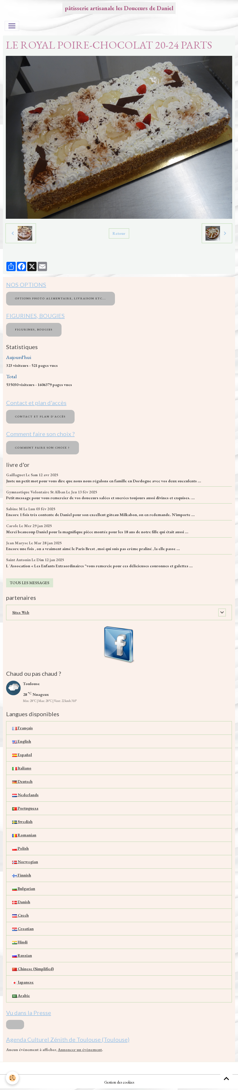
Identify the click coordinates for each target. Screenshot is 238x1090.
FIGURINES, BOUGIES (34, 329)
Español (24, 754)
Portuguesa (27, 808)
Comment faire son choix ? (42, 447)
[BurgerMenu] (12, 26)
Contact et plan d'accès (40, 416)
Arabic (23, 995)
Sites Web (20, 612)
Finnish (24, 875)
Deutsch (25, 781)
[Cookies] (12, 1077)
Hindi (22, 942)
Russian (24, 955)
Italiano (24, 768)
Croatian (25, 928)
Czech (23, 915)
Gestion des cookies (119, 1082)
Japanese (25, 982)
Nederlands (28, 794)
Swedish (25, 821)
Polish (23, 848)
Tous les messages (29, 582)
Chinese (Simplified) (35, 968)
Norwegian (27, 861)
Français (25, 727)
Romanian (26, 834)
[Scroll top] (226, 1078)
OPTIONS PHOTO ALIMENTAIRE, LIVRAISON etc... (60, 298)
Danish (23, 901)
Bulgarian (26, 888)
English (24, 741)
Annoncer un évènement (80, 1049)
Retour (119, 233)
